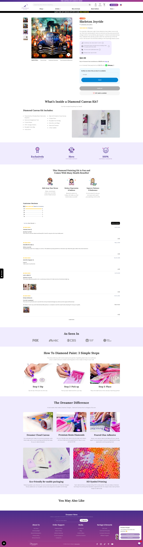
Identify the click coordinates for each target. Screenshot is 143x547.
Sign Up (85, 520)
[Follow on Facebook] (97, 544)
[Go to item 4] (25, 38)
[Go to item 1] (25, 20)
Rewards (114, 5)
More (111, 9)
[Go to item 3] (25, 32)
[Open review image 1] (26, 287)
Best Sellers (95, 9)
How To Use (43, 60)
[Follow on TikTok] (105, 544)
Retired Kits (77, 544)
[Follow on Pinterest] (108, 544)
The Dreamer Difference (66, 60)
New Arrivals (76, 9)
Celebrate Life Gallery (87, 24)
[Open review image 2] (33, 287)
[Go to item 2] (25, 26)
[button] (139, 543)
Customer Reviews (53, 60)
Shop (41, 9)
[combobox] (62, 4)
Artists (57, 9)
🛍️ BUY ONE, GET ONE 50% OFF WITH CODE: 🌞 (71, 12)
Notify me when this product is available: (93, 71)
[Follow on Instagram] (101, 544)
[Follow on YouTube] (112, 544)
